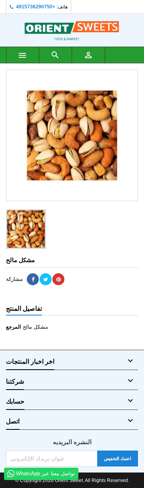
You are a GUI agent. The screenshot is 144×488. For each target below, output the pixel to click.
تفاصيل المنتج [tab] (24, 308)
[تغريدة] (46, 279)
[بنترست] (58, 279)
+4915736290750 (35, 7)
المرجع (13, 327)
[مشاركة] (33, 279)
